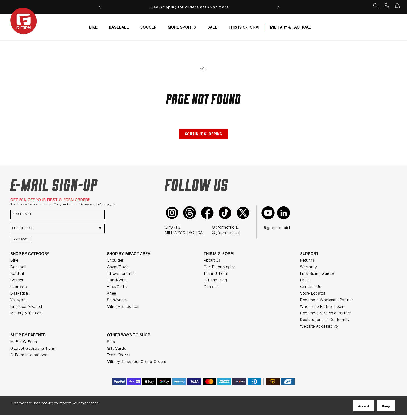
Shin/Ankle (117, 300)
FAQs (304, 281)
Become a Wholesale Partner (326, 300)
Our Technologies (219, 267)
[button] (376, 5)
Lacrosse (18, 287)
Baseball (18, 267)
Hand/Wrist (117, 281)
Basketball (20, 294)
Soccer (17, 281)
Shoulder (115, 261)
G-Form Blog (215, 281)
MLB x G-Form (23, 342)
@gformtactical (226, 233)
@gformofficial (225, 228)
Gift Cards (116, 349)
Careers (211, 287)
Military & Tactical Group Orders (136, 362)
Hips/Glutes (117, 287)
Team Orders (118, 355)
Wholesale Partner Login (322, 307)
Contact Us (310, 287)
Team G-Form (216, 274)
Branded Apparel (26, 307)
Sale (111, 342)
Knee (111, 294)
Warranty (308, 267)
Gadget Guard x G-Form (32, 349)
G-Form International (29, 355)
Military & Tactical (26, 314)
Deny (386, 406)
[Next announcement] (278, 7)
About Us (212, 261)
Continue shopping (203, 134)
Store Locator (312, 294)
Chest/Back (118, 267)
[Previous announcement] (99, 7)
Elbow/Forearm (120, 274)
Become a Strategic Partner (325, 314)
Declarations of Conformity (325, 320)
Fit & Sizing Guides (317, 274)
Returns (307, 261)
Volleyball (19, 300)
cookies (47, 404)
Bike (14, 261)
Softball (17, 274)
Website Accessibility (319, 327)
